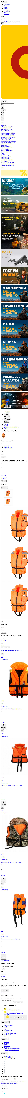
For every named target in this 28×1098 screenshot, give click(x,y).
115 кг (2, 640)
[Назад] (2, 23)
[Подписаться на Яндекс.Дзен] (4, 1065)
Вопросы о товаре (8, 448)
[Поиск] (2, 105)
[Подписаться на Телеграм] (4, 1064)
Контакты (3, 1053)
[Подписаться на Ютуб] (4, 1071)
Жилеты (6, 428)
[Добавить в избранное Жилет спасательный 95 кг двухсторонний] (2, 807)
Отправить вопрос (18, 1002)
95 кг (2, 645)
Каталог (5, 101)
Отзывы (3, 976)
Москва (4, 1)
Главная (7, 412)
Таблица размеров (5, 646)
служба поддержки (15, 21)
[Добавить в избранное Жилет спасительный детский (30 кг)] (2, 884)
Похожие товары (7, 650)
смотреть (18, 650)
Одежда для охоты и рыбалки (11, 427)
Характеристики (8, 447)
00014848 (3, 487)
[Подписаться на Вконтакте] (4, 1062)
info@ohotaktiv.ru (8, 1057)
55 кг (5, 640)
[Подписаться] (15, 1079)
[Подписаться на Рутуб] (4, 1073)
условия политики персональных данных (13, 1082)
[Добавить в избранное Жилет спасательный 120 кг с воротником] (2, 730)
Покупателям (4, 1022)
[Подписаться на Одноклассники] (4, 1067)
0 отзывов (6, 446)
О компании (3, 1039)
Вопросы (3, 992)
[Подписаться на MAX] (4, 1069)
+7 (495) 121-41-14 (5, 21)
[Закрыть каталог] (2, 119)
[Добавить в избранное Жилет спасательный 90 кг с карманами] (2, 654)
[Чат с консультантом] (2, 117)
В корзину (3, 457)
